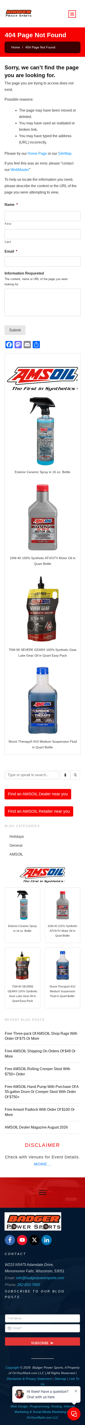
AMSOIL (16, 854)
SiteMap (64, 153)
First (8, 223)
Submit (15, 330)
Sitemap (60, 1378)
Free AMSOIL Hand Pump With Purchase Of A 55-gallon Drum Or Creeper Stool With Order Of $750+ (41, 1092)
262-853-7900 (28, 1285)
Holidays (17, 836)
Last (8, 242)
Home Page (37, 153)
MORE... (42, 1164)
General (16, 845)
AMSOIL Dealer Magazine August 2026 (36, 1127)
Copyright (12, 1367)
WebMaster (20, 170)
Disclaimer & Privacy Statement (29, 1378)
